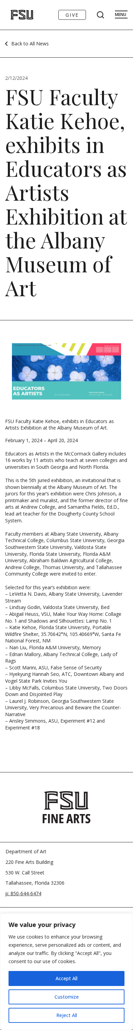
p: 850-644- (17, 893)
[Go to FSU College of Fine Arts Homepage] (66, 807)
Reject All (66, 1015)
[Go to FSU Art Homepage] (14, 14)
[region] (66, 971)
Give (72, 15)
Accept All (66, 978)
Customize (67, 996)
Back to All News (30, 43)
